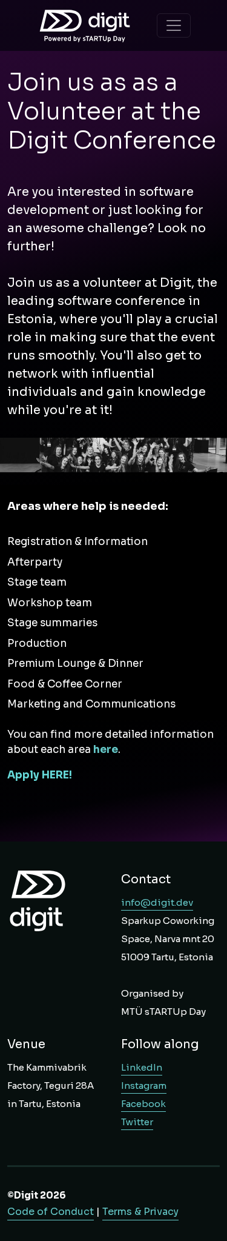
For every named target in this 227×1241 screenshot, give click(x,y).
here (105, 749)
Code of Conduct (50, 1211)
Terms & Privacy (140, 1211)
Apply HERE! (40, 775)
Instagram (143, 1085)
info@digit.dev (157, 902)
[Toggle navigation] (174, 25)
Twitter (137, 1122)
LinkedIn (141, 1067)
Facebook (143, 1103)
